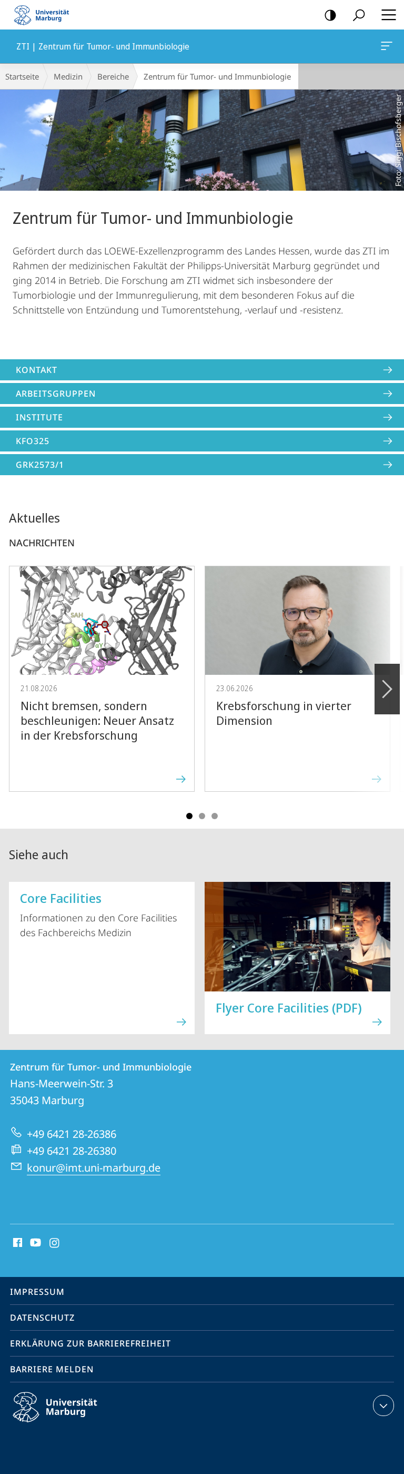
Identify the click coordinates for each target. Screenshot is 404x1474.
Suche (359, 15)
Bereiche (113, 76)
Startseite (22, 76)
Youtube (34, 1243)
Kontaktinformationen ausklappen (383, 1405)
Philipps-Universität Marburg (73, 1424)
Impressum (37, 1292)
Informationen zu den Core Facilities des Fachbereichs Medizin (98, 914)
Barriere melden (52, 1369)
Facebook (16, 1243)
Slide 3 (202, 816)
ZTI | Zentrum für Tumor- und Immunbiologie (388, 46)
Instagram (55, 1243)
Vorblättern (387, 689)
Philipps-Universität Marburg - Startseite (45, 15)
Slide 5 (214, 816)
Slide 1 (189, 816)
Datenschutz (42, 1317)
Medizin (68, 76)
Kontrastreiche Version (330, 15)
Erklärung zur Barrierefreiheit (90, 1343)
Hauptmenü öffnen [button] (388, 15)
